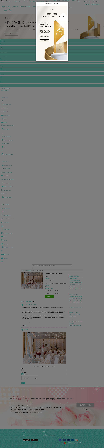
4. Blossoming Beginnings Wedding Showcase (76, 302)
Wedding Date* (24, 372)
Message (49, 296)
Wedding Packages (95, 4)
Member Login (35, 6)
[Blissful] (26, 440)
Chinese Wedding (87, 1)
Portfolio (74, 0)
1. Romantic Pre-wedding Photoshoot (76, 314)
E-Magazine (86, 4)
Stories (79, 1)
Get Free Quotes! (56, 7)
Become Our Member (25, 6)
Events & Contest (28, 270)
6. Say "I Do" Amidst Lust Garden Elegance (76, 307)
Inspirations (96, 1)
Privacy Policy (65, 432)
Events (44, 431)
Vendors (26, 1)
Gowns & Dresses (65, 0)
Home (3, 1)
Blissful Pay (24, 434)
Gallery (34, 301)
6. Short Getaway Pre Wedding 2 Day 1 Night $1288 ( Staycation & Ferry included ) (76, 289)
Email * (22, 368)
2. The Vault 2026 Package (75, 280)
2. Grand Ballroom (73, 316)
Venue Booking (56, 0)
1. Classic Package (73, 278)
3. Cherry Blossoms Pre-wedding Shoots (76, 319)
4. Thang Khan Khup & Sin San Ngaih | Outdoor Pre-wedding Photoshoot (76, 321)
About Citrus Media (66, 435)
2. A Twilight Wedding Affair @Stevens (76, 298)
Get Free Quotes (18, 1)
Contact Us (65, 431)
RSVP (23, 383)
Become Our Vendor (6, 6)
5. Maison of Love (73, 305)
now (25, 325)
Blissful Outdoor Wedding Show (48, 435)
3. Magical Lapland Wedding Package (76, 282)
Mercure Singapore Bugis (50, 280)
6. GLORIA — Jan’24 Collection (75, 325)
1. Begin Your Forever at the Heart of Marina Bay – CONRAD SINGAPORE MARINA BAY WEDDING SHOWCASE (76, 296)
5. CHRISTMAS (72, 323)
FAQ (23, 431)
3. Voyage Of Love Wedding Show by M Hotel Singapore (76, 300)
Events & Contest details (26, 301)
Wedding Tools (9, 1)
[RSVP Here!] (44, 348)
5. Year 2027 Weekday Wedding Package (76, 286)
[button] (1, 26)
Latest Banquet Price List (45, 1)
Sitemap (23, 435)
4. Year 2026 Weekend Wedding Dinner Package (76, 284)
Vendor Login (15, 6)
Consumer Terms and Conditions (69, 434)
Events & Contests (34, 1)
